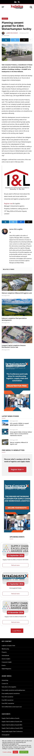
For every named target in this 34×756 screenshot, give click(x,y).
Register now (8, 203)
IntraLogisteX (5, 734)
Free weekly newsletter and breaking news (13, 690)
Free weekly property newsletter (11, 693)
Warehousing (5, 649)
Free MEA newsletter (7, 700)
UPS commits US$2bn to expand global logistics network (19, 424)
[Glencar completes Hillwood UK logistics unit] (17, 282)
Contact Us (5, 683)
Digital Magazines (6, 668)
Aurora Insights (6, 658)
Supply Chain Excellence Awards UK (15, 616)
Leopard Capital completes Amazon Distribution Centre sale (14, 346)
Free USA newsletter (7, 696)
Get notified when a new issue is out (12, 706)
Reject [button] (15, 752)
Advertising (5, 680)
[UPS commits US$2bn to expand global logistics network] (5, 423)
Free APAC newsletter (8, 703)
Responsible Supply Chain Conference (12, 731)
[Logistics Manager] (17, 7)
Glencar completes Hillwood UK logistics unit (17, 293)
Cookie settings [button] (7, 752)
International (5, 655)
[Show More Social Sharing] (30, 40)
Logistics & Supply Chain (8, 645)
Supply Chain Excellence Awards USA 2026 (15, 559)
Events (4, 665)
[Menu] (3, 7)
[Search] (30, 7)
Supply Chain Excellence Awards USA (12, 721)
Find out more (15, 565)
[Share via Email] (24, 40)
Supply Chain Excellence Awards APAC (12, 728)
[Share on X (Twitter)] (15, 40)
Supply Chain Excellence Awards (10, 718)
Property (4, 18)
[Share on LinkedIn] (6, 40)
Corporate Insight (7, 662)
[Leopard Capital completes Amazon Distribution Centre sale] (17, 334)
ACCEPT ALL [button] (23, 752)
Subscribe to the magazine (9, 687)
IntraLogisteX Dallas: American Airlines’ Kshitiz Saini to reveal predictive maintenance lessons (21, 433)
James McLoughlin (12, 33)
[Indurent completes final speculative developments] (17, 307)
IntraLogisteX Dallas (15, 588)
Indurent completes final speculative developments (14, 319)
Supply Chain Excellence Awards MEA (12, 725)
